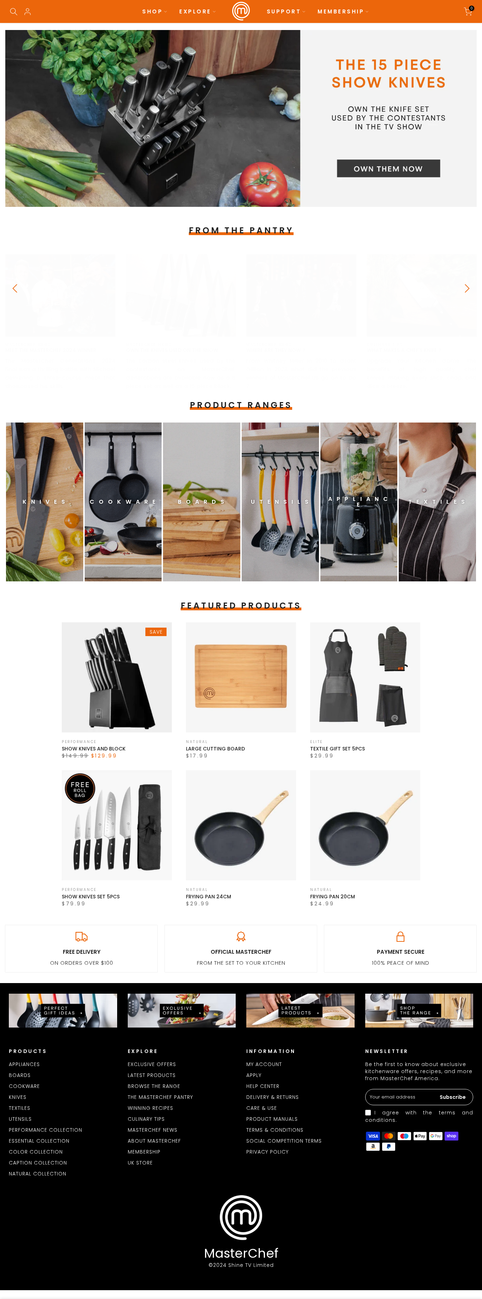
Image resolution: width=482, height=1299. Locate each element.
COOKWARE (24, 1086)
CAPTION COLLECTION (38, 1162)
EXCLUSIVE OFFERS (152, 1064)
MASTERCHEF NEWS (152, 1129)
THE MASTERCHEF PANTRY (160, 1097)
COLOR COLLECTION (36, 1151)
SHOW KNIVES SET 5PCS (91, 896)
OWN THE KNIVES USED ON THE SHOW (172, 350)
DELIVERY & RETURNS (272, 1097)
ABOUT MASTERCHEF (154, 1140)
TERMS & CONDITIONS (274, 1129)
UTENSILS (20, 1119)
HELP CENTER (262, 1086)
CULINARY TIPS (146, 1119)
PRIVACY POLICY (267, 1151)
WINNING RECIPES (150, 1108)
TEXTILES (19, 1108)
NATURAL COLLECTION (37, 1173)
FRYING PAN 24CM (208, 896)
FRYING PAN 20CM (332, 896)
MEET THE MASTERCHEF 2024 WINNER (50, 350)
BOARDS (20, 1075)
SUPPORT (284, 11)
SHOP (152, 11)
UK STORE (140, 1162)
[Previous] (15, 288)
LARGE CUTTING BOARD (215, 748)
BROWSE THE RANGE (154, 1086)
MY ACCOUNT (264, 1064)
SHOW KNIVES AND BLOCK (94, 748)
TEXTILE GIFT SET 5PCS (337, 748)
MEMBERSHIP (341, 11)
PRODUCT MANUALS (272, 1119)
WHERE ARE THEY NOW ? (275, 350)
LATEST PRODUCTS (152, 1075)
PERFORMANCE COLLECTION (45, 1129)
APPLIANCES (24, 1064)
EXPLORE (195, 11)
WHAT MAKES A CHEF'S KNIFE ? (404, 350)
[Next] (466, 288)
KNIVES (17, 1097)
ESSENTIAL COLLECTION (39, 1140)
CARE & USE (261, 1108)
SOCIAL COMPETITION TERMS (284, 1140)
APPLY (253, 1075)
